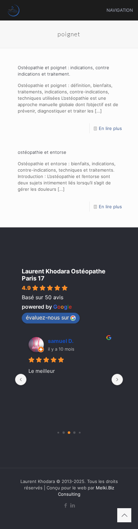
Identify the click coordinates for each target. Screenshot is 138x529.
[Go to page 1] (64, 433)
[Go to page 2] (69, 432)
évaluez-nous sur (47, 317)
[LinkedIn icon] (72, 505)
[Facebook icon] (65, 505)
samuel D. (61, 341)
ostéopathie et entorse (42, 152)
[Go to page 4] (79, 432)
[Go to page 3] (74, 433)
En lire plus (110, 128)
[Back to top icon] (124, 515)
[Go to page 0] (58, 432)
